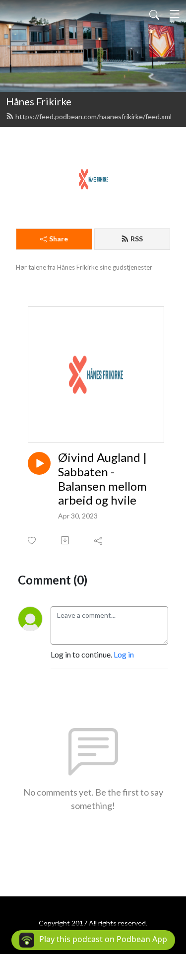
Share (58, 238)
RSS (136, 238)
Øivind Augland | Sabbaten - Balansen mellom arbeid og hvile (102, 478)
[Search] (154, 14)
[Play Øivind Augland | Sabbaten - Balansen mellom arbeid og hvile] (39, 463)
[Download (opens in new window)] (65, 540)
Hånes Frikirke (38, 101)
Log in (124, 654)
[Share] (99, 540)
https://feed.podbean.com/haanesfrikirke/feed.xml (93, 116)
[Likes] (32, 540)
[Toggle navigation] (174, 13)
